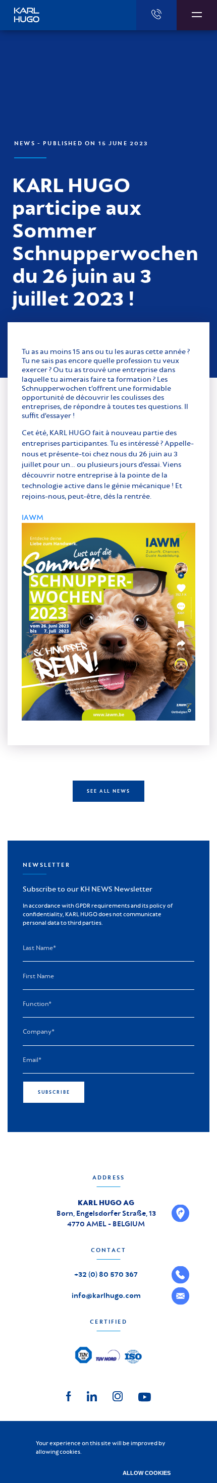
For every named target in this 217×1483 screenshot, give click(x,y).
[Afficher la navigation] (197, 15)
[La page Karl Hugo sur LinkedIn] (92, 1395)
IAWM (32, 517)
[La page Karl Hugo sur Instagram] (118, 1395)
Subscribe (54, 1092)
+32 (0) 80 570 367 (106, 1274)
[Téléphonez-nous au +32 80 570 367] (156, 15)
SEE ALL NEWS (108, 791)
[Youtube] (144, 1396)
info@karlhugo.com (106, 1295)
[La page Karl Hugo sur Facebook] (68, 1395)
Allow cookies (147, 1473)
